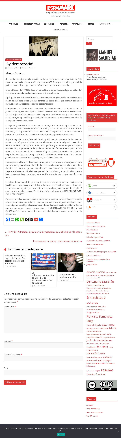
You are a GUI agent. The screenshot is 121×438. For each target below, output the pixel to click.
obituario (107, 356)
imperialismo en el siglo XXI (96, 334)
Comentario (10, 306)
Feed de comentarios (94, 412)
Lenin (111, 347)
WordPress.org (92, 416)
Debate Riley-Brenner (102, 291)
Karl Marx (102, 347)
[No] (118, 432)
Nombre (8, 341)
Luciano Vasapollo (92, 350)
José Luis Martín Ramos (99, 340)
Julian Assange (104, 343)
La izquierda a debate (14, 60)
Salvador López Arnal (94, 237)
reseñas (107, 370)
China (89, 285)
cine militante (98, 285)
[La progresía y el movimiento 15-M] (71, 254)
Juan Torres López (92, 343)
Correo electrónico (13, 354)
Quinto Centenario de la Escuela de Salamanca (100, 364)
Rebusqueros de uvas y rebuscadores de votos (57, 241)
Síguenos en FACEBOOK (95, 226)
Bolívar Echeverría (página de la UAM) (101, 252)
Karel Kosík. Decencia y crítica (98, 241)
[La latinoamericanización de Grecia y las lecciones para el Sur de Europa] (44, 254)
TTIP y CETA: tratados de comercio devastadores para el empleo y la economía (43, 233)
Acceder (89, 405)
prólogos (107, 360)
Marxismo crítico (93, 233)
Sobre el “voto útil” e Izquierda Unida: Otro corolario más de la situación (15, 259)
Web (6, 368)
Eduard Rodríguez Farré (93, 293)
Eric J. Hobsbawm (91, 306)
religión (97, 371)
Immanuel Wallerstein (94, 331)
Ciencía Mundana (93, 255)
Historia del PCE (108, 328)
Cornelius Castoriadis (93, 288)
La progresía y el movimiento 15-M (67, 276)
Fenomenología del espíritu (95, 309)
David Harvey (90, 291)
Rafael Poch (90, 371)
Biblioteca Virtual (32, 24)
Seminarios (49, 24)
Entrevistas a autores (96, 300)
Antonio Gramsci (95, 272)
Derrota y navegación (94, 244)
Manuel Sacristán (95, 353)
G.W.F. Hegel (108, 324)
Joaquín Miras (91, 264)
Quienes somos (92, 74)
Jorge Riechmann (109, 337)
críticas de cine (106, 288)
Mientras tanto (92, 230)
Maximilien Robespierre (94, 357)
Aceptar (61, 434)
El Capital (105, 293)
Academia (64, 24)
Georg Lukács (92, 328)
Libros (91, 24)
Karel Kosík (90, 347)
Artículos (13, 24)
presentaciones (94, 360)
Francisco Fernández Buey (99, 319)
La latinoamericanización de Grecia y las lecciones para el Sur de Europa (43, 277)
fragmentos (92, 312)
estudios (102, 306)
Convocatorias (60, 30)
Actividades (77, 24)
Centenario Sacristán (100, 281)
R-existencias (91, 248)
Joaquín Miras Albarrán (94, 337)
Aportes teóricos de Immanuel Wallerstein (100, 275)
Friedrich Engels (93, 325)
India (109, 334)
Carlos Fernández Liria (93, 278)
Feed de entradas (93, 408)
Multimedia (105, 24)
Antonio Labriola (111, 272)
